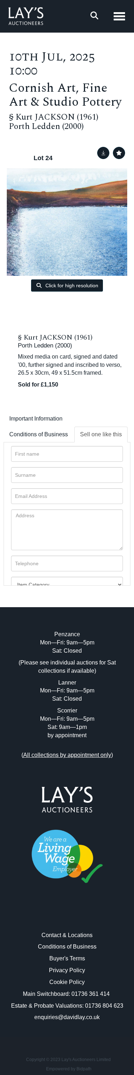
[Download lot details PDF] (103, 153)
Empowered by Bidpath (68, 1068)
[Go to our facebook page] (52, 915)
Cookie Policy (67, 982)
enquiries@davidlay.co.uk (67, 1017)
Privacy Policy (67, 970)
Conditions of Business (38, 434)
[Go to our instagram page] (82, 915)
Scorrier (67, 710)
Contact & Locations (67, 935)
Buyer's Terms (67, 958)
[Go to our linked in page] (67, 915)
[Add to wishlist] (119, 153)
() (67, 755)
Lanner (67, 683)
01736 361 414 (91, 994)
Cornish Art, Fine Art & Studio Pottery (65, 94)
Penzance (67, 634)
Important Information (36, 419)
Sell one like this (101, 434)
